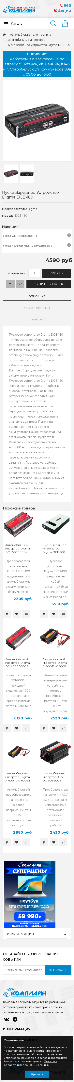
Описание (36, 296)
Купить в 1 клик (49, 284)
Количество (16, 273)
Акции (64, 11)
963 (67, 5)
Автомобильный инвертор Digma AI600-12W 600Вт (17, 777)
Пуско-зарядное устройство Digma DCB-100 (54, 548)
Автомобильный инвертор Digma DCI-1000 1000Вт (17, 662)
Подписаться (58, 970)
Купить (56, 273)
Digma (32, 209)
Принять (37, 1074)
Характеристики (37, 307)
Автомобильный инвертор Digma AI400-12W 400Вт (55, 662)
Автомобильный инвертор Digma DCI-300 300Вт (17, 548)
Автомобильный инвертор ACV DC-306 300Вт (54, 777)
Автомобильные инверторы (26, 40)
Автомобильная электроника (30, 34)
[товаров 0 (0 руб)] (66, 23)
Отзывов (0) (37, 319)
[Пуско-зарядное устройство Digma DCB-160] (37, 120)
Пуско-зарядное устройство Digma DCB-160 (38, 45)
